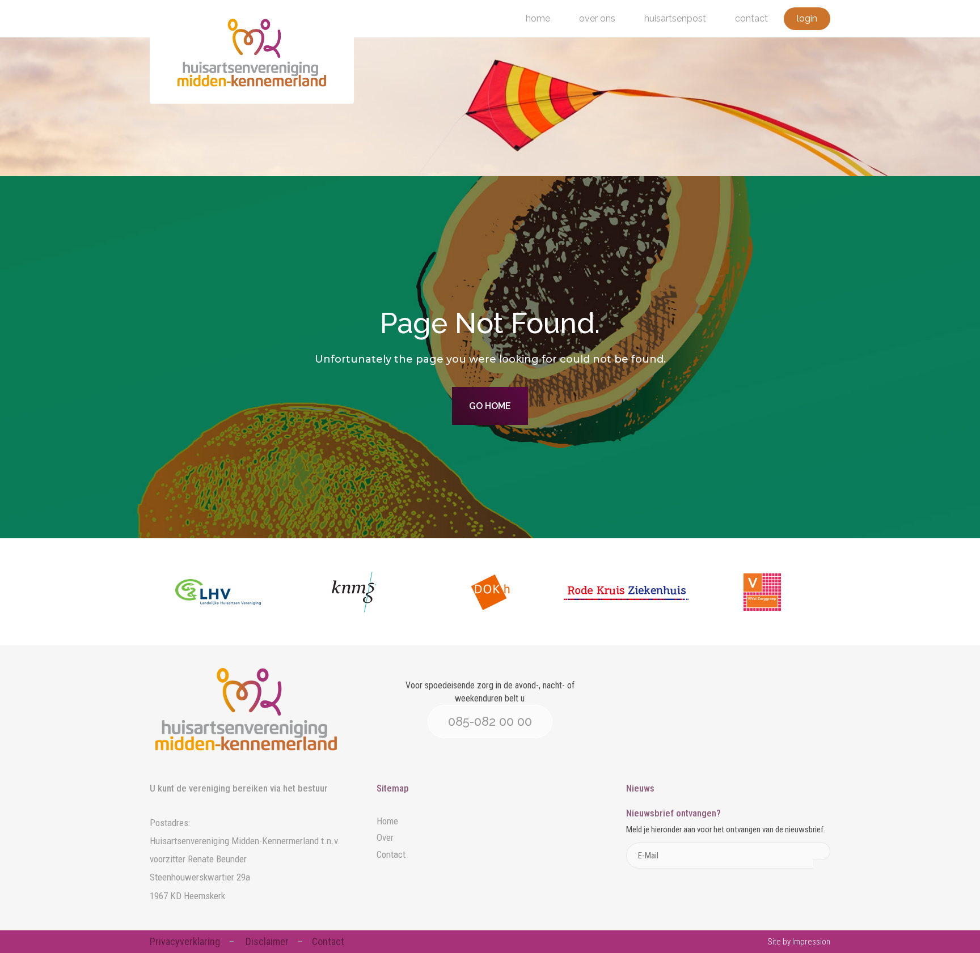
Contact (751, 18)
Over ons (597, 18)
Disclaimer (267, 941)
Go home (490, 406)
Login (807, 18)
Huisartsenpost (675, 18)
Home (538, 18)
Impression (811, 942)
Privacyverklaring (185, 941)
